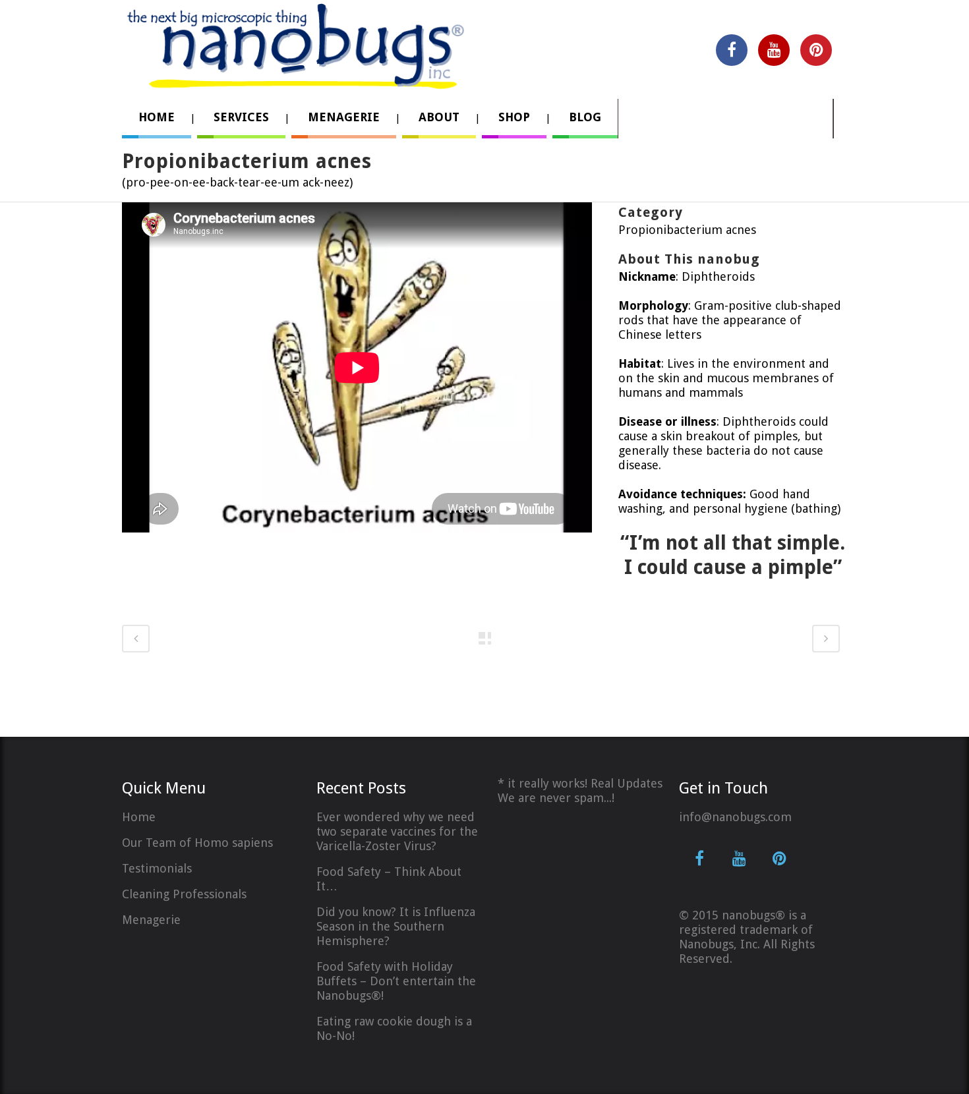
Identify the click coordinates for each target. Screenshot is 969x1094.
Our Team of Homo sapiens (197, 842)
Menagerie (151, 920)
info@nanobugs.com (735, 817)
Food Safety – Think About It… (388, 879)
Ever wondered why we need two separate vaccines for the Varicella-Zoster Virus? (397, 831)
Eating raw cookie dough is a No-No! (394, 1028)
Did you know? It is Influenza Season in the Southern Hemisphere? (395, 926)
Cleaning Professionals (184, 894)
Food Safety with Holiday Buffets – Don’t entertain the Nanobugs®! (396, 981)
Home (139, 817)
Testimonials (157, 868)
